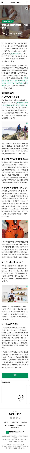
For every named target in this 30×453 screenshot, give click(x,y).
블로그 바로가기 (11, 418)
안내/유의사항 (15, 422)
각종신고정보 (24, 422)
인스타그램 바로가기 (17, 418)
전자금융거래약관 (20, 425)
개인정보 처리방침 (9, 425)
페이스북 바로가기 (14, 418)
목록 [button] (15, 375)
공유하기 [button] (26, 8)
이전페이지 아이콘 (2, 2)
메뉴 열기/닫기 (27, 2)
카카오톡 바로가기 (20, 418)
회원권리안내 (6, 422)
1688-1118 (15, 414)
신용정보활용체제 (15, 427)
